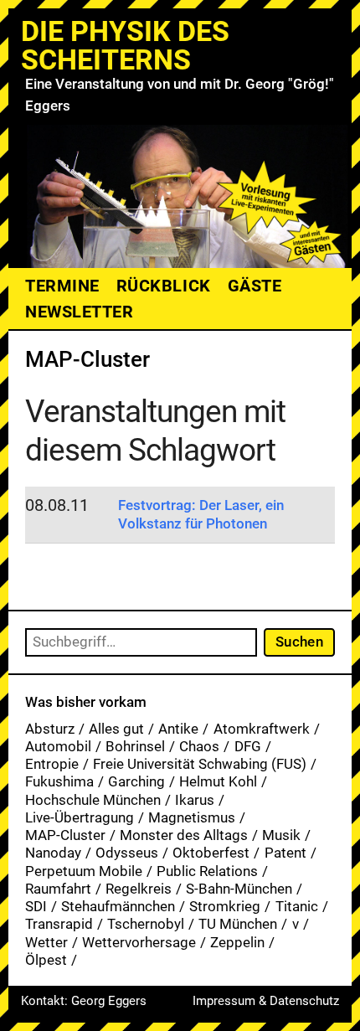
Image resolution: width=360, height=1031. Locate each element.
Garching (136, 781)
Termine (62, 286)
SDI (36, 906)
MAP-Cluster (65, 835)
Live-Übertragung (79, 817)
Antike (178, 728)
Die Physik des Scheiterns (125, 45)
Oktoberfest (210, 852)
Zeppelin (237, 942)
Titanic (296, 906)
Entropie (52, 763)
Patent (285, 852)
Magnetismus (191, 817)
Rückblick (163, 286)
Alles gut (116, 728)
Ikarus (194, 799)
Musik (281, 835)
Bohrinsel (135, 746)
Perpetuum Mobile (83, 871)
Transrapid (59, 923)
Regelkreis (138, 888)
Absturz (50, 728)
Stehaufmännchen (118, 906)
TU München (237, 923)
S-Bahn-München (239, 888)
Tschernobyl (145, 923)
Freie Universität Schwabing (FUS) (199, 763)
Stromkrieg (224, 906)
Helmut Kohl (218, 781)
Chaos (199, 746)
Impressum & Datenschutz (266, 1000)
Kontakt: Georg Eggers (84, 1000)
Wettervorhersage (139, 942)
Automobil (58, 746)
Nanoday (53, 852)
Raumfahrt (58, 888)
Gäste (255, 286)
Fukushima (59, 781)
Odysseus (126, 852)
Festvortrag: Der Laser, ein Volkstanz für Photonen (201, 514)
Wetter (46, 942)
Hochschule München (93, 799)
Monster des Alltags (184, 835)
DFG (247, 746)
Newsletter (79, 312)
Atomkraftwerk (261, 728)
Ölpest (46, 959)
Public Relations (207, 871)
